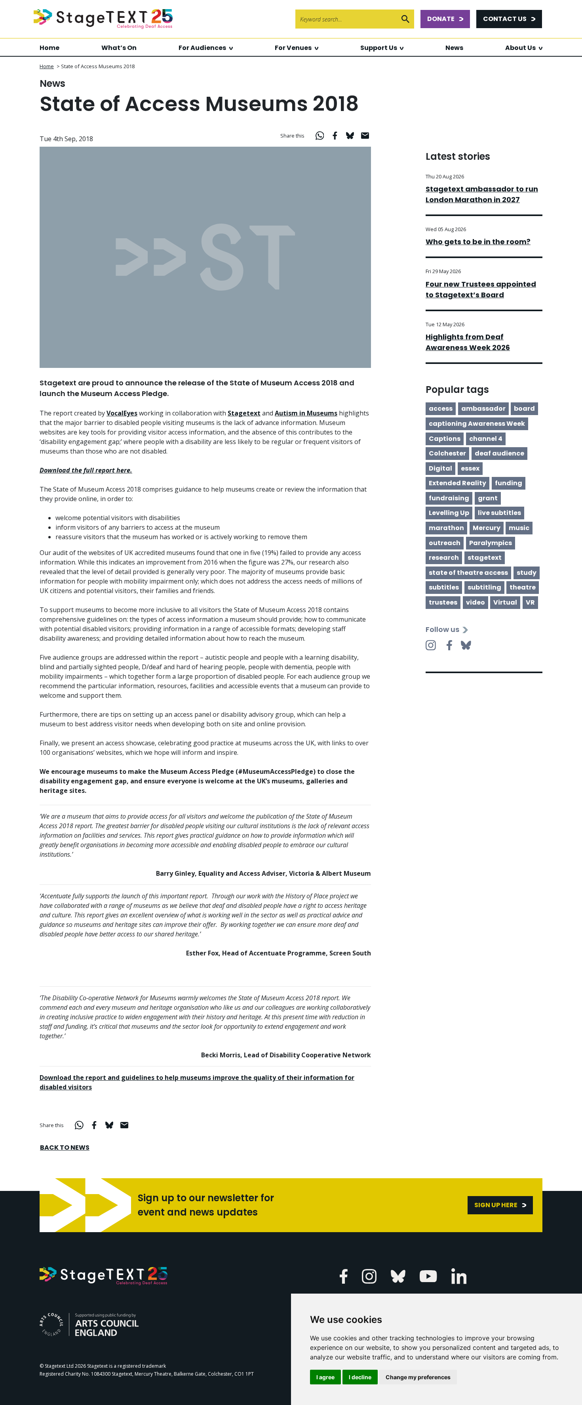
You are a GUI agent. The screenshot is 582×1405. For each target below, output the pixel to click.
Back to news (64, 1147)
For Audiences (202, 47)
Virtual (505, 602)
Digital (440, 468)
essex (470, 468)
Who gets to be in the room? (478, 242)
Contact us (505, 18)
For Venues (293, 47)
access (441, 408)
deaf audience (499, 453)
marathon (446, 527)
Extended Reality (457, 483)
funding (508, 483)
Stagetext (244, 413)
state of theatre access (468, 572)
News (454, 47)
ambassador (483, 408)
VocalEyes (122, 413)
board (524, 408)
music (519, 527)
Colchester (447, 453)
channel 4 (485, 438)
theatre (523, 587)
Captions (444, 438)
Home (49, 47)
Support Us (378, 47)
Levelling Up (449, 512)
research (444, 557)
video (475, 602)
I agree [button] (325, 1377)
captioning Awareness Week (477, 423)
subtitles (444, 587)
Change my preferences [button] (418, 1377)
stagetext (485, 557)
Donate (441, 18)
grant (488, 498)
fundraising (449, 498)
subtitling (484, 587)
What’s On (119, 47)
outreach (444, 542)
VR (530, 602)
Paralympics (490, 542)
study (526, 572)
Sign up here (495, 1205)
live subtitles (499, 512)
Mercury (486, 527)
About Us (520, 47)
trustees (443, 602)
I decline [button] (360, 1377)
